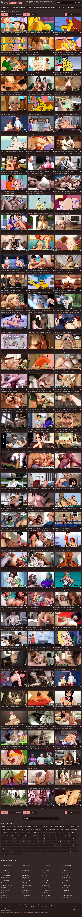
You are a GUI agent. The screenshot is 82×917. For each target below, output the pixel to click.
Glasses (40, 835)
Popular (4, 14)
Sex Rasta (66, 890)
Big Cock (56, 826)
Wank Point (67, 897)
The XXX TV (6, 878)
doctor (64, 153)
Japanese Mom (71, 838)
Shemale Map (26, 895)
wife (51, 94)
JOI (29, 841)
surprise (42, 173)
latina (7, 530)
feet (36, 451)
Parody (66, 845)
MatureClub (30, 34)
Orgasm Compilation (47, 845)
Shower (59, 848)
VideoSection (4, 134)
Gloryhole (46, 835)
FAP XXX (46, 893)
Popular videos (21, 7)
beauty (39, 94)
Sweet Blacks (26, 865)
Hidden (15, 838)
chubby (51, 728)
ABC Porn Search (7, 885)
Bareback (35, 826)
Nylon (33, 845)
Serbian (31, 848)
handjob (34, 94)
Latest (11, 14)
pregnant (65, 352)
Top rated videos (41, 7)
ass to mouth (65, 114)
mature (62, 74)
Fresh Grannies (6, 875)
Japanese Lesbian (61, 838)
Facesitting (50, 832)
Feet (59, 832)
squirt (36, 312)
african (39, 590)
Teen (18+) (50, 851)
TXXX (29, 411)
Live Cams (51, 7)
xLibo (24, 873)
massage (16, 134)
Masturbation (5, 845)
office (8, 292)
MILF (18, 34)
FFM (63, 832)
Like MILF (66, 888)
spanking (20, 94)
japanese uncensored (74, 708)
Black (77, 826)
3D (78, 114)
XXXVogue (57, 114)
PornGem (57, 74)
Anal (14, 826)
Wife (19, 854)
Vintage (3, 854)
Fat (55, 832)
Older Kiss (25, 888)
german (9, 272)
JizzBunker (30, 253)
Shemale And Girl (45, 848)
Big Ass (50, 826)
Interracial (46, 838)
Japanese (53, 838)
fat (64, 371)
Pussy (13, 848)
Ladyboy (40, 841)
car (75, 312)
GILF (35, 835)
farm (64, 451)
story (47, 431)
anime (71, 74)
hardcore (8, 788)
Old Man (39, 845)
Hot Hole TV (46, 880)
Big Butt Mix (70, 7)
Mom (23, 845)
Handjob (76, 835)
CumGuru (5, 870)
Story (23, 851)
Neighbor (28, 845)
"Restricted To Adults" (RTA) (20, 912)
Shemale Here (27, 890)
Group (70, 835)
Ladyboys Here (67, 868)
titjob (37, 669)
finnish (13, 669)
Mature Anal (12, 845)
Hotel (27, 838)
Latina (45, 841)
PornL (29, 352)
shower (43, 788)
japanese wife (73, 471)
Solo (74, 848)
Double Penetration (36, 832)
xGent (24, 897)
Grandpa (53, 835)
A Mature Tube (6, 873)
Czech (11, 832)
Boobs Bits (26, 863)
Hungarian (33, 838)
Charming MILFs (68, 873)
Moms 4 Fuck (26, 880)
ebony (34, 332)
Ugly (70, 851)
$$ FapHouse (31, 153)
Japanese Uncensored (7, 841)
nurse (9, 609)
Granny (58, 835)
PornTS (66, 875)
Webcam (14, 854)
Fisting (74, 832)
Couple (46, 829)
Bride (8, 829)
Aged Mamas (26, 875)
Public (9, 848)
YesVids (57, 193)
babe (78, 312)
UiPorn (29, 371)
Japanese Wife (17, 841)
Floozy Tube (26, 868)
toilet (41, 570)
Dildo (16, 832)
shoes (77, 451)
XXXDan (57, 34)
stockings (37, 748)
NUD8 (4, 888)
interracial (12, 530)
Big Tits (62, 826)
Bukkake (14, 829)
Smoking (69, 848)
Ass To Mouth (27, 826)
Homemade (21, 838)
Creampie (52, 829)
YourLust (3, 34)
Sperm (3, 851)
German (30, 835)
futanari (73, 54)
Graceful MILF (67, 865)
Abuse (28, 914)
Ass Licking (19, 826)
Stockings (17, 851)
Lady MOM (46, 868)
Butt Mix (46, 878)
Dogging (28, 832)
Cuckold (67, 829)
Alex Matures (47, 873)
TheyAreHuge (31, 134)
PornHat (57, 391)
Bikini (67, 826)
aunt (68, 272)
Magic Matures (6, 897)
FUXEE (45, 875)
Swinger (44, 851)
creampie (13, 34)
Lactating (34, 841)
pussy (10, 570)
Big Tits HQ (60, 7)
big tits (18, 54)
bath (39, 788)
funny (75, 74)
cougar (76, 371)
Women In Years (27, 885)
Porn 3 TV (25, 893)
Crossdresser (60, 829)
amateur (41, 134)
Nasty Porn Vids (47, 888)
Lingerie (67, 841)
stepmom (63, 272)
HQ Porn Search (68, 863)
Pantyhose (60, 845)
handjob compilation (13, 74)
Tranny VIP (46, 870)
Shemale (37, 848)
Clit (42, 829)
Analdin (3, 550)
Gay (26, 835)
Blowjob (3, 829)
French (8, 835)
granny (15, 94)
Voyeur (8, 854)
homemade (20, 550)
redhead (7, 193)
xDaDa (65, 893)
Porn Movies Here (48, 863)
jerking (8, 728)
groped (17, 609)
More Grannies (11, 3)
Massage (73, 841)
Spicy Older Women (28, 883)
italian (37, 609)
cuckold (44, 451)
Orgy (55, 845)
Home (3, 7)
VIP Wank (66, 880)
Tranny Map (47, 865)
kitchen (43, 411)
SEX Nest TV (6, 895)
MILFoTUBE (26, 870)
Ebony (44, 832)
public (66, 312)
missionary (47, 471)
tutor (66, 510)
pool (63, 530)
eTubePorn (6, 890)
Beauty (45, 826)
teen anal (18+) (21, 272)
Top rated (18, 14)
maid (34, 669)
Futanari (14, 835)
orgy (74, 609)
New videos (31, 7)
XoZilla (56, 371)
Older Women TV (7, 865)
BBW (73, 371)
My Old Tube (47, 890)
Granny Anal (64, 835)
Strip (27, 851)
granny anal (45, 213)
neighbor (64, 54)
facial (73, 490)
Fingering (68, 832)
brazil (13, 371)
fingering (64, 332)
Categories (11, 7)
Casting (27, 829)
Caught (32, 829)
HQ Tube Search (68, 895)
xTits (2, 173)
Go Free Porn (47, 895)
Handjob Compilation (6, 838)
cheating (71, 312)
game (63, 134)
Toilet (65, 851)
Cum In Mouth (74, 829)
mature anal (9, 94)
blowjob (22, 34)
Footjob (3, 835)
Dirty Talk (22, 832)
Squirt (11, 851)
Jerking (25, 841)
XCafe (29, 233)
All (26, 14)
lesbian (68, 54)
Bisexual (72, 826)
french (16, 213)
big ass (43, 94)
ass (8, 590)
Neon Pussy (46, 885)
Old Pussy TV (6, 880)
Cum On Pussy (5, 832)
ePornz (5, 883)
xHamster (3, 94)
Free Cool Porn (47, 883)
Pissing (72, 845)
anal (63, 292)
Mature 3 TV (6, 863)
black (38, 332)
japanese (67, 173)
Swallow (32, 851)
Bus (19, 829)
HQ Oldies (5, 893)
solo (63, 728)
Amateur (9, 826)
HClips (29, 669)
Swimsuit (38, 851)
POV (9, 748)
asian (7, 74)
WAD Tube (66, 870)
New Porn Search (68, 878)
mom (21, 173)
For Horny (66, 883)
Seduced (25, 848)
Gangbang (20, 835)
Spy (7, 851)
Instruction (39, 838)
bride (63, 312)
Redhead (19, 848)
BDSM (61, 193)
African (3, 826)
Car (22, 829)
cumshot (11, 173)
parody (38, 193)
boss (42, 471)
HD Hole (5, 868)
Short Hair (53, 848)
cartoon (8, 34)
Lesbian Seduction (59, 841)
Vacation (75, 851)
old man (68, 371)
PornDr (2, 74)
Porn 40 (45, 897)
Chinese (38, 829)
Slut (64, 848)
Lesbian (51, 841)
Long (33, 14)
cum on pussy (71, 391)
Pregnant (4, 848)
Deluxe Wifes (67, 885)
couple (43, 431)
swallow (16, 312)
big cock (9, 233)
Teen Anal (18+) (58, 851)
